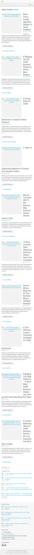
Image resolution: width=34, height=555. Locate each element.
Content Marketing (7, 92)
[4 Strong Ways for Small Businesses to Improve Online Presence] (3, 518)
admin (16, 9)
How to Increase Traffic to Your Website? (15, 483)
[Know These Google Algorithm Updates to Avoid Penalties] (3, 507)
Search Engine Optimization (9, 51)
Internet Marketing (7, 189)
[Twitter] (5, 545)
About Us (11, 553)
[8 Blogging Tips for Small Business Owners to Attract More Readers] (3, 513)
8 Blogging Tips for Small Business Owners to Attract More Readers (27, 65)
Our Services (17, 553)
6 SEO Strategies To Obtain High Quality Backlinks (18, 473)
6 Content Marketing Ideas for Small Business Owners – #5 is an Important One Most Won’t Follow (18, 488)
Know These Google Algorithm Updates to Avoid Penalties (27, 22)
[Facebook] (3, 545)
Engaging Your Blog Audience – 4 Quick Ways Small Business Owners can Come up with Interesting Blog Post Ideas (17, 495)
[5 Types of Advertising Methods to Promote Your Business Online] (3, 524)
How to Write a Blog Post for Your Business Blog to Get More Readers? (27, 294)
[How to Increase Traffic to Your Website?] (3, 484)
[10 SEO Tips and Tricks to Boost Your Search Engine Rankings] (3, 478)
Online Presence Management (9, 141)
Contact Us (26, 553)
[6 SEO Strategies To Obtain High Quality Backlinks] (3, 474)
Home (7, 553)
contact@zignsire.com (8, 534)
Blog (22, 553)
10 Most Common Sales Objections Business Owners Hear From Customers (27, 251)
